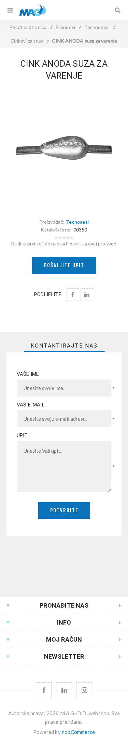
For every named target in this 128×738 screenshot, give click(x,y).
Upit (22, 435)
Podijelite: (48, 294)
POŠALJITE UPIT (64, 265)
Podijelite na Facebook (73, 294)
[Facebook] (44, 690)
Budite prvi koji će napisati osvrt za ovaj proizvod (63, 243)
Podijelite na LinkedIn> (87, 294)
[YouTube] (64, 690)
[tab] (64, 345)
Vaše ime (28, 374)
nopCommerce (78, 732)
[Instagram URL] (84, 690)
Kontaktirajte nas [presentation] (64, 345)
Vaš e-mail (31, 405)
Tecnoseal (77, 222)
